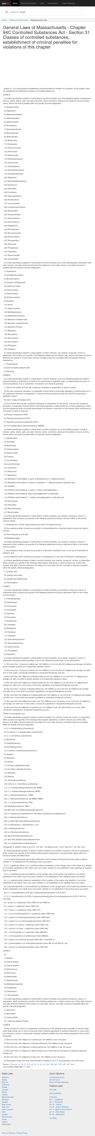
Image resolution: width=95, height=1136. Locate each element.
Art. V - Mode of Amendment (60, 1109)
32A (47, 1064)
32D (59, 1064)
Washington (6, 1124)
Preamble (53, 1097)
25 (19, 1064)
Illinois (4, 1092)
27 (25, 1064)
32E (64, 1064)
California (5, 1084)
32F (68, 1064)
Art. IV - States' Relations (59, 1107)
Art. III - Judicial (55, 1104)
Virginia (5, 1121)
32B (51, 1064)
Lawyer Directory (68, 3)
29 (35, 1064)
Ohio (4, 1112)
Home (15, 3)
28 (32, 1064)
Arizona (5, 1082)
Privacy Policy (22, 1133)
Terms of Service (8, 1133)
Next (72, 1064)
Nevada (5, 1102)
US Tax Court (54, 1079)
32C (55, 1064)
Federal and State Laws (18, 20)
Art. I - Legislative (56, 1099)
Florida (4, 1087)
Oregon (5, 1114)
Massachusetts (8, 1097)
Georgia (5, 1089)
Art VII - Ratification (56, 1114)
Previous (13, 1064)
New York (5, 1107)
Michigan (5, 1099)
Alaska (4, 1079)
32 (44, 1064)
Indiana (5, 1094)
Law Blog (53, 1118)
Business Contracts (28, 3)
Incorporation (53, 3)
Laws (42, 3)
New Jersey (6, 1104)
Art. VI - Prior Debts (57, 1112)
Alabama (5, 1077)
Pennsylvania (7, 1116)
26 (22, 1064)
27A (28, 1064)
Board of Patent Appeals (58, 1082)
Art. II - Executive (56, 1102)
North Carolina (7, 1109)
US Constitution (55, 1093)
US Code (52, 1089)
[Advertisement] (47, 68)
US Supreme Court (56, 1077)
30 (38, 1064)
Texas (4, 1119)
